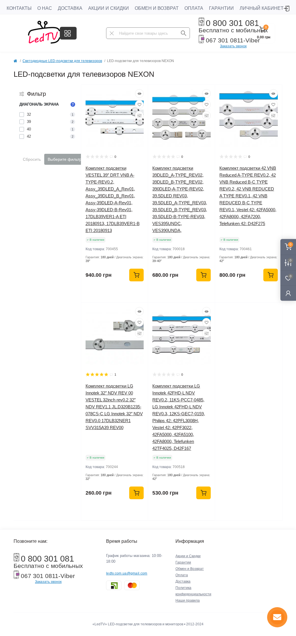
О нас (44, 8)
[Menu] (68, 33)
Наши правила (187, 600)
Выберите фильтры (66, 159)
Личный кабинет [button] (262, 8)
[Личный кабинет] (288, 293)
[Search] (183, 33)
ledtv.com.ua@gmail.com (126, 573)
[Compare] (139, 115)
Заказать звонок (233, 46)
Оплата (193, 8)
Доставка (70, 8)
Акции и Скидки (108, 8)
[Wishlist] (139, 104)
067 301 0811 (224, 40)
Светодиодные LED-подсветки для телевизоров (62, 61)
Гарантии (221, 8)
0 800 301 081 (232, 23)
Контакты (19, 8)
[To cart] (136, 275)
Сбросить (32, 159)
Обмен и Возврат (157, 8)
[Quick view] (139, 93)
